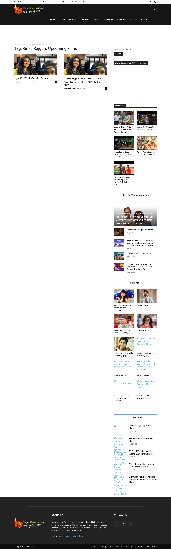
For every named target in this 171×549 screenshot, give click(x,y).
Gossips (56, 2)
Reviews (145, 19)
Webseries (119, 106)
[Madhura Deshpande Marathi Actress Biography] (124, 387)
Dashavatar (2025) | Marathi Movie (140, 230)
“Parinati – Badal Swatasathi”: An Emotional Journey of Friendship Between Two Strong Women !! (139, 266)
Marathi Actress (19, 2)
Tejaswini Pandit (143, 330)
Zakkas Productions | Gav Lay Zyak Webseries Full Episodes (146, 154)
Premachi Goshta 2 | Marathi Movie (140, 254)
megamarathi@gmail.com (73, 536)
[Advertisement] (85, 34)
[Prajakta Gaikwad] (124, 367)
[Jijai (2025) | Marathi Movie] (35, 64)
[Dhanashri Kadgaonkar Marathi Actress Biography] (124, 296)
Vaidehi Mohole (143, 376)
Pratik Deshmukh (143, 305)
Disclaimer (94, 546)
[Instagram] (150, 2)
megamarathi (19, 82)
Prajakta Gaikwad (120, 376)
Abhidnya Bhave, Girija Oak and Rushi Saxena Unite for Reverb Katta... (123, 129)
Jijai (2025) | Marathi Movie (31, 78)
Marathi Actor (33, 2)
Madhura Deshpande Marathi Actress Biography (122, 398)
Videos (85, 19)
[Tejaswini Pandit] (147, 321)
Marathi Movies (68, 19)
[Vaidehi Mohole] (147, 367)
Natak (42, 2)
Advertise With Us (115, 546)
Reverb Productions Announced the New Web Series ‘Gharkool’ (123, 154)
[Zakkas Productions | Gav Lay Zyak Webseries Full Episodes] (147, 143)
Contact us (129, 546)
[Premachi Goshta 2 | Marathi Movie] (119, 256)
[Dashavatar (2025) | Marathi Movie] (119, 232)
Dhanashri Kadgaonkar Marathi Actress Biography (122, 307)
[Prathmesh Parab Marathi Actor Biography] (124, 344)
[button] (153, 9)
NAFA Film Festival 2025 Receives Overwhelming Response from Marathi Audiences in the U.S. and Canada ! (141, 243)
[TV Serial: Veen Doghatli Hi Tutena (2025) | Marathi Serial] (120, 458)
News (95, 19)
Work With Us (76, 2)
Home (53, 19)
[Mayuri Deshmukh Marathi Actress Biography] (124, 321)
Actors (121, 19)
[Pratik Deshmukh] (147, 296)
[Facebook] (146, 2)
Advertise (65, 2)
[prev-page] (115, 406)
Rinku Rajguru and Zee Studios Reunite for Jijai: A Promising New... (82, 82)
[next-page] (119, 406)
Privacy (103, 546)
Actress (133, 19)
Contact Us (87, 2)
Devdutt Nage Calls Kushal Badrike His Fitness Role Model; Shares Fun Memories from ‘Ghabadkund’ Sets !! (134, 216)
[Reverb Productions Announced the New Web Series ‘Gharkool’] (124, 143)
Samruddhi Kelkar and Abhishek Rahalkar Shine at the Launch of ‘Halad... (142, 479)
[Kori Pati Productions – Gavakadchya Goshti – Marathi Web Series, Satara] (124, 168)
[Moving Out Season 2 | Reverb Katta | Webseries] (147, 118)
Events (49, 2)
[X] (155, 2)
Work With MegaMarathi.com (146, 546)
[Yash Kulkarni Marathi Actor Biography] (147, 387)
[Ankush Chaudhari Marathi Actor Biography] (147, 344)
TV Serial (108, 19)
